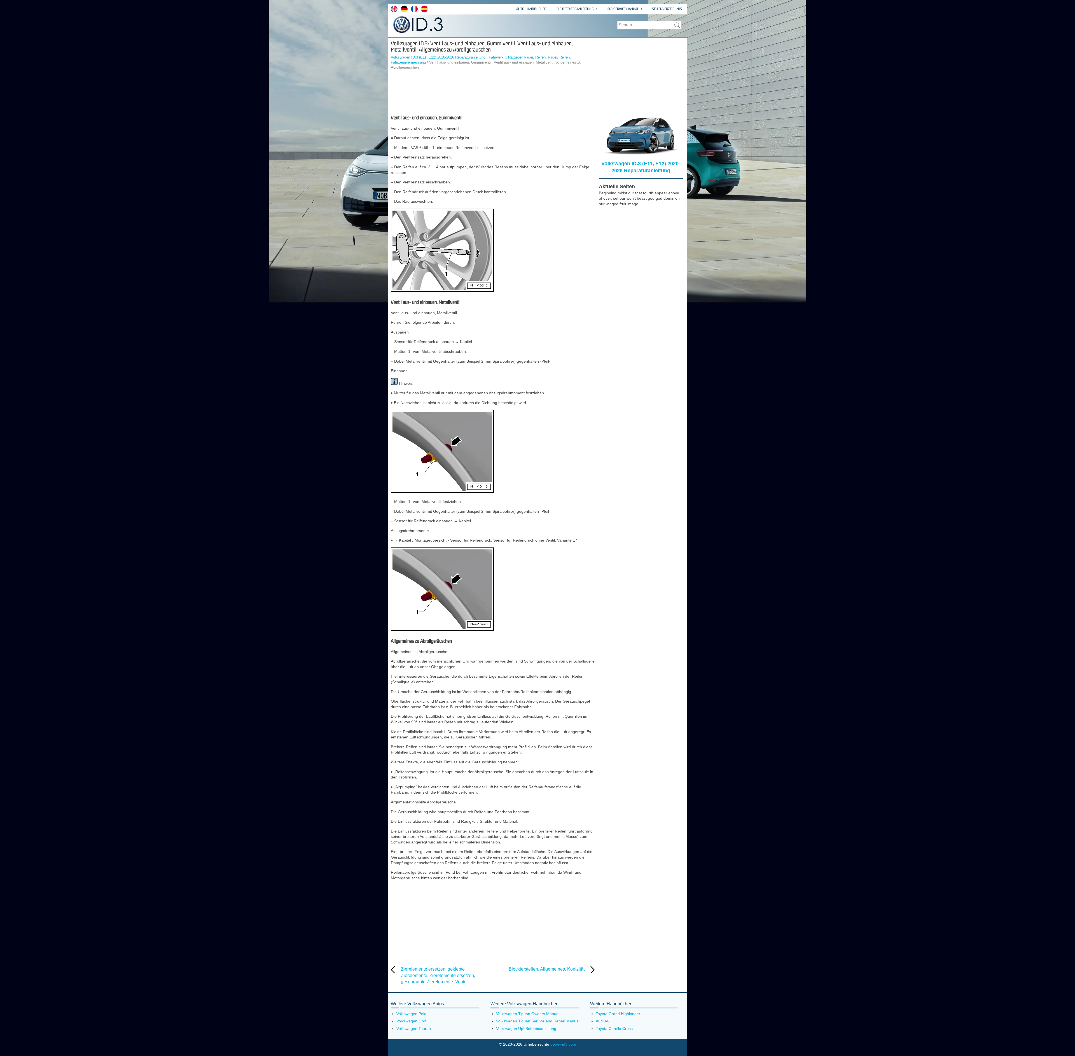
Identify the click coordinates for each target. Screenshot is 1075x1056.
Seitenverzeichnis (667, 9)
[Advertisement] (493, 92)
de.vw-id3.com (563, 1044)
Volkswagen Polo (411, 1013)
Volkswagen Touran (413, 1028)
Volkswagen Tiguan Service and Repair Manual (537, 1021)
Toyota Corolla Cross (614, 1028)
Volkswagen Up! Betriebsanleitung (526, 1028)
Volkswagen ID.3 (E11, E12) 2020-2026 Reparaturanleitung (438, 57)
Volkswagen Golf (411, 1021)
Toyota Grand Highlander (618, 1013)
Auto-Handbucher (531, 9)
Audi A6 (602, 1021)
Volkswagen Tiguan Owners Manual (527, 1013)
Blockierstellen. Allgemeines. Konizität (547, 969)
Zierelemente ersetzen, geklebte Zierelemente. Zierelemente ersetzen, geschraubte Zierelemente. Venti (438, 975)
